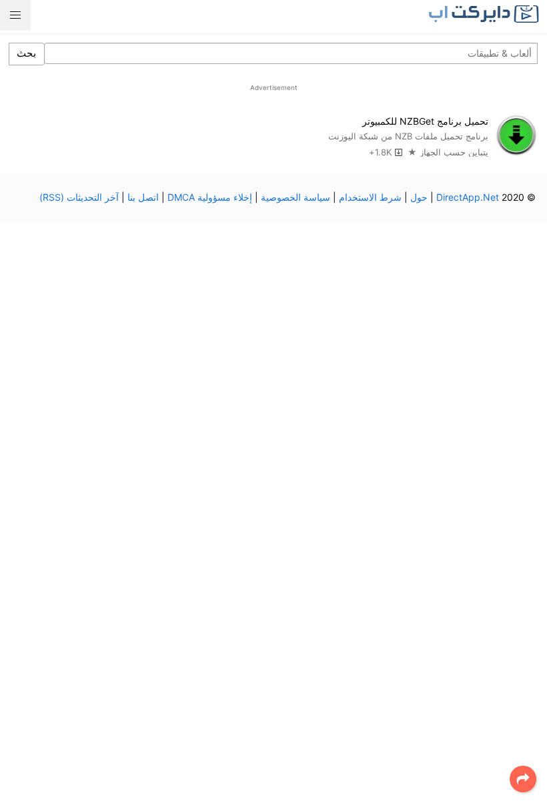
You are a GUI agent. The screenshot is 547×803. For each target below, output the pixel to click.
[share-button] (523, 779)
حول (419, 197)
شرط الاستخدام (370, 197)
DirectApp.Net (467, 197)
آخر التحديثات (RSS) (79, 197)
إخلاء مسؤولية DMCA (209, 197)
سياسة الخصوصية (295, 197)
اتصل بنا (143, 197)
